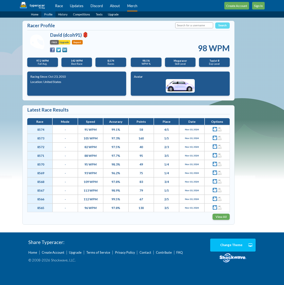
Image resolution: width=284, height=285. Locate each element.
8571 (40, 155)
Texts (99, 14)
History (62, 14)
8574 (40, 129)
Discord (96, 6)
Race (59, 6)
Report (77, 42)
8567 (40, 190)
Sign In (258, 6)
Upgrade (113, 14)
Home (34, 14)
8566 (40, 199)
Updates (76, 6)
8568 (40, 181)
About (115, 6)
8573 (40, 138)
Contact (145, 252)
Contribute (164, 252)
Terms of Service (98, 252)
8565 (40, 208)
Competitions (81, 14)
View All (221, 216)
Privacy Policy (125, 252)
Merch (132, 6)
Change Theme (231, 245)
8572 (40, 147)
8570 (40, 164)
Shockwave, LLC (233, 258)
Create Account (236, 6)
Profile (48, 14)
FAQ (179, 252)
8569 (40, 173)
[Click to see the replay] (215, 129)
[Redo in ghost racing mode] (219, 129)
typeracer (37, 5)
